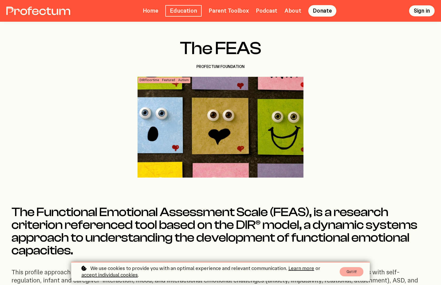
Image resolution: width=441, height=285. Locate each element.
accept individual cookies (109, 275)
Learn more (301, 268)
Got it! (352, 271)
